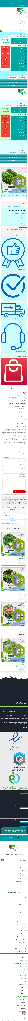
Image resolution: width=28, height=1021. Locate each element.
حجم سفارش (23, 472)
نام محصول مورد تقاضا (21, 459)
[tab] (19, 39)
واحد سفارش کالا (22, 468)
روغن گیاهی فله (19, 203)
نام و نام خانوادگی (22, 451)
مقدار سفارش (23, 464)
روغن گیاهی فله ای (7, 195)
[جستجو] (1, 31)
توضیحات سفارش (22, 476)
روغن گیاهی (14, 195)
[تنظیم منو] (26, 17)
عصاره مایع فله (5, 53)
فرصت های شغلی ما (13, 85)
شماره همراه (23, 455)
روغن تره (14, 198)
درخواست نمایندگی (13, 79)
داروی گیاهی (19, 195)
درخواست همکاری (13, 82)
